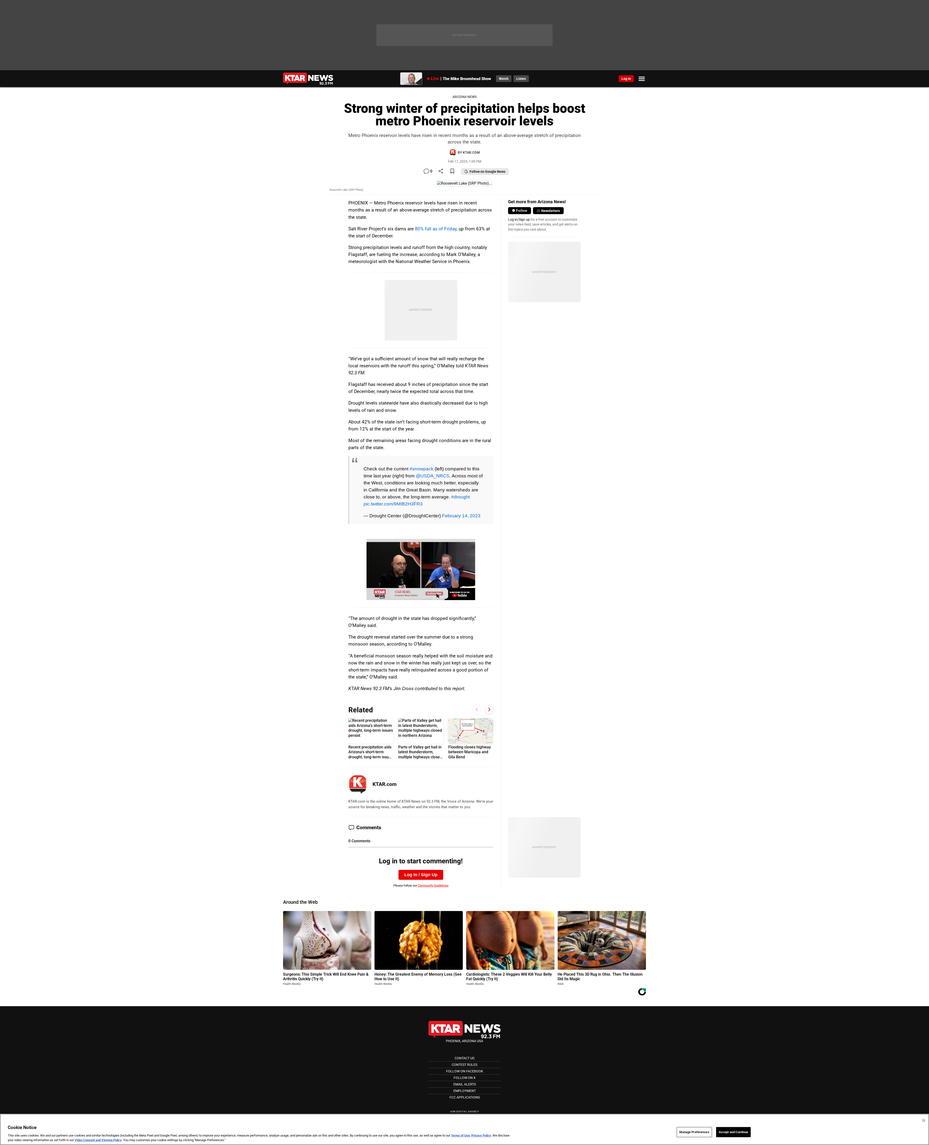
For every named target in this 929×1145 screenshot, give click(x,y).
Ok (923, 1120)
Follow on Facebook (464, 1071)
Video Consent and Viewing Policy (98, 1140)
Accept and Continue (733, 1132)
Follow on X (465, 1078)
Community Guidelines (433, 885)
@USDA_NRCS (433, 475)
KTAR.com (385, 784)
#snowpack (422, 468)
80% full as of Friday (436, 229)
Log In (626, 79)
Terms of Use (460, 1135)
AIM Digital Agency (464, 1111)
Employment (464, 1091)
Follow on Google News (487, 171)
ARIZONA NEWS (464, 97)
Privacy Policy (481, 1135)
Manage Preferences (694, 1132)
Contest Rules (464, 1065)
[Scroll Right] (489, 709)
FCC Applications (465, 1097)
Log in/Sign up (519, 219)
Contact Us (464, 1058)
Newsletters (550, 211)
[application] (421, 569)
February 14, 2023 (461, 515)
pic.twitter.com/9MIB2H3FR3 (393, 503)
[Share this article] (441, 171)
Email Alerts (464, 1084)
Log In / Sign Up (420, 874)
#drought (460, 496)
